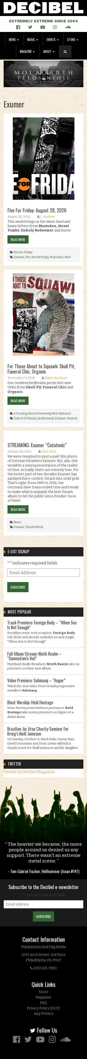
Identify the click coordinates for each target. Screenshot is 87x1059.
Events (51, 39)
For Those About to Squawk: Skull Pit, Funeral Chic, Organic (41, 368)
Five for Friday (23, 252)
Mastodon (56, 257)
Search (67, 56)
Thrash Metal (34, 527)
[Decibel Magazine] (43, 7)
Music (31, 39)
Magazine (26, 51)
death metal (46, 418)
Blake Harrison (56, 378)
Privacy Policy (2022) (43, 1008)
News (12, 39)
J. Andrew (47, 216)
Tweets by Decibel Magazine (29, 771)
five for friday (40, 257)
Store (71, 39)
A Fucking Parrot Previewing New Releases (42, 413)
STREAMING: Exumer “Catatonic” (37, 445)
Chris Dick (48, 451)
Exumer (19, 257)
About (47, 51)
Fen (27, 257)
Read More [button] (18, 239)
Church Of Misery (25, 418)
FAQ (43, 1003)
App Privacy (43, 1014)
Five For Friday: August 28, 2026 (36, 210)
